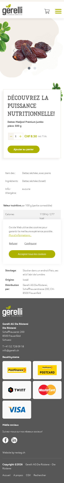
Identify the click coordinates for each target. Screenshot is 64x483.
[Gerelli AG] (12, 9)
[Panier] (46, 11)
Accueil (6, 475)
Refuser (13, 243)
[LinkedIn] (14, 440)
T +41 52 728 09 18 (13, 346)
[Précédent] (13, 50)
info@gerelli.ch (10, 350)
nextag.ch (20, 452)
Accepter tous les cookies (32, 254)
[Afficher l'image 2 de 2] (34, 68)
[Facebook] (5, 440)
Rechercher (40, 475)
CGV (28, 475)
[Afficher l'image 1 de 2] (29, 68)
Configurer (30, 243)
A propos (18, 475)
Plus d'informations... (20, 235)
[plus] (20, 136)
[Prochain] (50, 50)
